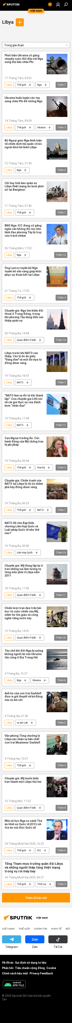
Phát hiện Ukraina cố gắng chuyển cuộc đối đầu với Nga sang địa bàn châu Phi (24, 59)
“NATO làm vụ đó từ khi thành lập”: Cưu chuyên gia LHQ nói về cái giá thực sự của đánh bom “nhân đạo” (24, 400)
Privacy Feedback (41, 973)
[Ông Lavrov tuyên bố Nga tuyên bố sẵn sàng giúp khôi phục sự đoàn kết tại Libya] (57, 276)
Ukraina (41, 127)
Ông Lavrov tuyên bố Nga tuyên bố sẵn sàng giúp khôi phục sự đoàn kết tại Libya (23, 271)
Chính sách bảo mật (15, 973)
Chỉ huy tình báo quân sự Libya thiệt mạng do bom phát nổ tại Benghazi (24, 186)
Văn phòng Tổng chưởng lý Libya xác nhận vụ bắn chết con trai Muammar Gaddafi (22, 739)
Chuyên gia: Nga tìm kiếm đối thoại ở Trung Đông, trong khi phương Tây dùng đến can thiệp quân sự (24, 315)
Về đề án (7, 962)
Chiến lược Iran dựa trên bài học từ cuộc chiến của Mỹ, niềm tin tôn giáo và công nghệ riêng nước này (23, 613)
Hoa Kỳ (41, 467)
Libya (8, 22)
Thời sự (41, 884)
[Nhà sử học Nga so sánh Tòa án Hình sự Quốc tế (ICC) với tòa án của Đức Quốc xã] (57, 829)
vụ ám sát (22, 722)
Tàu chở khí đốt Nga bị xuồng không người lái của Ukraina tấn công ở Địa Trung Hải (24, 654)
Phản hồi (7, 968)
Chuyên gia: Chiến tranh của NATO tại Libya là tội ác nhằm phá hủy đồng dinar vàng (24, 484)
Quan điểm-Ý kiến (26, 340)
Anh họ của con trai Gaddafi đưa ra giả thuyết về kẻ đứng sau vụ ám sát (24, 697)
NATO (20, 382)
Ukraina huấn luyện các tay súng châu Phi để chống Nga (23, 99)
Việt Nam (8, 928)
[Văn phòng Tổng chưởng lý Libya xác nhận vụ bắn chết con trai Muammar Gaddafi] (57, 744)
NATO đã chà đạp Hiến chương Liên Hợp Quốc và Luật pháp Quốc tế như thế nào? (22, 528)
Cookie (51, 968)
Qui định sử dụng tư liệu (30, 962)
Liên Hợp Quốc (25, 552)
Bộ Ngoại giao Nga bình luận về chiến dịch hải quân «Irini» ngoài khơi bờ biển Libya (23, 144)
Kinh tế (56, 928)
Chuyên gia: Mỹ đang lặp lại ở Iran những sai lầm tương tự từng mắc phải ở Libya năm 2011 (24, 570)
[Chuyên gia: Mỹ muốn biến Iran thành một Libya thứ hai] (57, 787)
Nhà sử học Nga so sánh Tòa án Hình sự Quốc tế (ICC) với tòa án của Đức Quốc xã (23, 824)
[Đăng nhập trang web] (58, 4)
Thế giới (21, 84)
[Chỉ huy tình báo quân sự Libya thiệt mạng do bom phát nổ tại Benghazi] (57, 191)
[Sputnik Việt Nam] (12, 6)
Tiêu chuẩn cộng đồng (30, 968)
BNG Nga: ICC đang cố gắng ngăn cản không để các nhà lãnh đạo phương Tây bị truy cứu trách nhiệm (23, 230)
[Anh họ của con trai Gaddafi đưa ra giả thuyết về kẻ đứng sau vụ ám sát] (57, 702)
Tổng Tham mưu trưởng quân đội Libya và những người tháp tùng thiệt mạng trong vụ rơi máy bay (34, 867)
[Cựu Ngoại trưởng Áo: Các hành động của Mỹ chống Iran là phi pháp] (57, 446)
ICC (39, 850)
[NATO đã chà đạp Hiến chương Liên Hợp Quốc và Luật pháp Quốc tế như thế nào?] (57, 531)
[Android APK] (14, 984)
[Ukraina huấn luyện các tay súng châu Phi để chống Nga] (57, 106)
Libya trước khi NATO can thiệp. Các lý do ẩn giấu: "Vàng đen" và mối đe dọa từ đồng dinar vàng (23, 358)
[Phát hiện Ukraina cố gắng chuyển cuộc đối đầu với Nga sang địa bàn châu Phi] (57, 64)
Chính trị (40, 928)
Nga (39, 84)
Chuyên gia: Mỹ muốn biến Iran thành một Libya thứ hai (23, 780)
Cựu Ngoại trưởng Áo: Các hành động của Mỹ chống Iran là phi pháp (24, 441)
